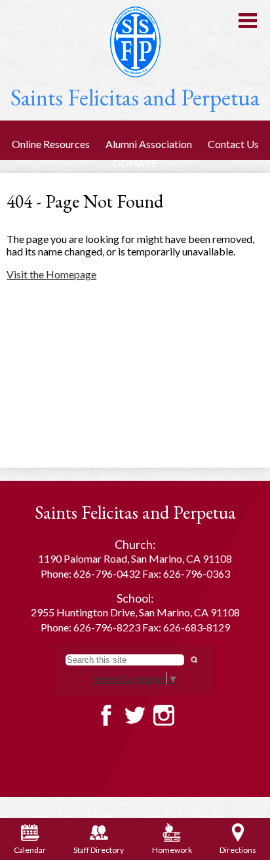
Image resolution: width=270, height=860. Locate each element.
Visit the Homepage (51, 274)
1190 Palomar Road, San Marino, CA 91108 (135, 558)
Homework (172, 850)
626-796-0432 (106, 573)
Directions (238, 850)
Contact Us (233, 144)
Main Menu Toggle (248, 20)
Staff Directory (98, 850)
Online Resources (51, 144)
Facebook (106, 715)
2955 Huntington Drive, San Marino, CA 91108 (135, 612)
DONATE (135, 163)
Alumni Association (149, 144)
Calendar (30, 850)
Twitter (135, 715)
